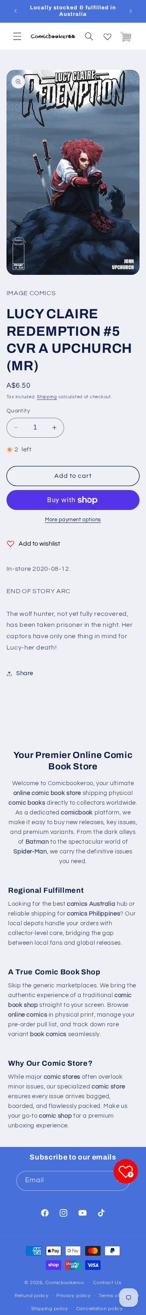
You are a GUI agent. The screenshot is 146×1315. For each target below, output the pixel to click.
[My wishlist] (107, 35)
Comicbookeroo (64, 1282)
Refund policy (32, 1295)
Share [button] (24, 673)
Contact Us (107, 1282)
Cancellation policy (99, 1308)
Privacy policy (73, 1295)
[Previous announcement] (15, 11)
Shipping (47, 397)
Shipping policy (49, 1308)
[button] (17, 36)
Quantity (18, 411)
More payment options (73, 520)
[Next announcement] (131, 11)
